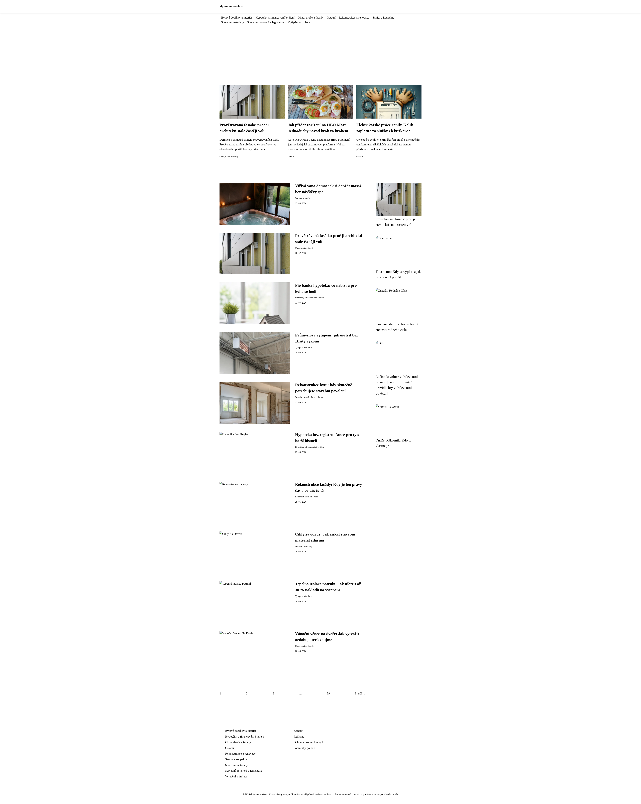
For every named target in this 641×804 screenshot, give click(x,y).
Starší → (360, 693)
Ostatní (331, 17)
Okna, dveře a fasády (311, 17)
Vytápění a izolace (299, 22)
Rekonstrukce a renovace (354, 17)
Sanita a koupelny (383, 17)
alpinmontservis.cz (232, 6)
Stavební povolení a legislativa (265, 22)
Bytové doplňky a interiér (236, 17)
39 (328, 693)
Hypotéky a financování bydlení (275, 17)
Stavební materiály (232, 22)
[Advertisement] (320, 49)
